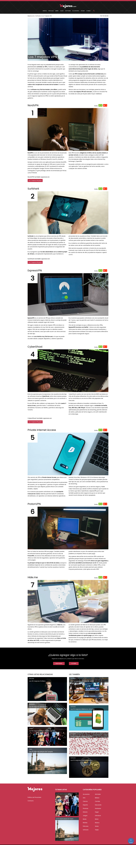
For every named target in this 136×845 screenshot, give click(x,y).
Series (56, 11)
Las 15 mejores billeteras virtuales (82, 709)
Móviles (85, 823)
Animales (98, 794)
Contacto (31, 801)
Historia (85, 812)
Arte (84, 798)
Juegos (85, 815)
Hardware (98, 808)
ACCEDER (73, 663)
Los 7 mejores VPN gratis (35, 180)
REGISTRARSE (59, 663)
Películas (51, 11)
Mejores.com (31, 16)
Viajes (61, 11)
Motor (96, 819)
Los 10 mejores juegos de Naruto (40, 731)
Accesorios (75, 11)
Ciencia (85, 801)
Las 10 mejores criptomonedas (81, 760)
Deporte (85, 805)
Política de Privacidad (34, 797)
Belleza (97, 798)
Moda (84, 819)
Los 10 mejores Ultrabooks (38, 707)
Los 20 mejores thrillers (37, 681)
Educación (98, 805)
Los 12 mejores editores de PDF (81, 736)
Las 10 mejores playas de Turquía (41, 752)
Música (45, 11)
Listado (131, 841)
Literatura (98, 815)
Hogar (83, 11)
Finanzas (85, 808)
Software (68, 11)
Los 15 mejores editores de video (82, 681)
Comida (88, 11)
